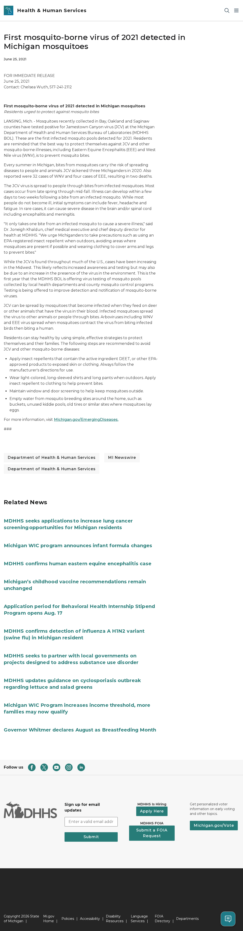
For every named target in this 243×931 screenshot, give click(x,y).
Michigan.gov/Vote (214, 825)
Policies (67, 919)
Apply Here (152, 811)
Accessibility (90, 919)
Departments (187, 919)
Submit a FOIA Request (152, 833)
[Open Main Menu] (236, 11)
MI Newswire (122, 457)
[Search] (227, 11)
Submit (91, 837)
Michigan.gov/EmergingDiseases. (86, 419)
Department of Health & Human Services (52, 457)
